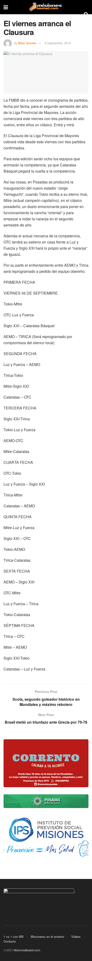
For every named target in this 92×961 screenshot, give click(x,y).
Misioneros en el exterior (47, 936)
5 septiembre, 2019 (58, 43)
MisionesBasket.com (27, 950)
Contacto (10, 941)
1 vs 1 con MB (14, 936)
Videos (76, 936)
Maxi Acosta (27, 43)
